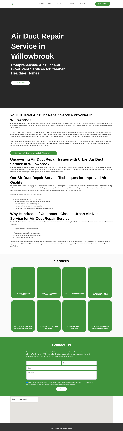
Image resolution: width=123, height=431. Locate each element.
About (49, 4)
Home (41, 4)
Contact (81, 4)
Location (70, 4)
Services (59, 4)
